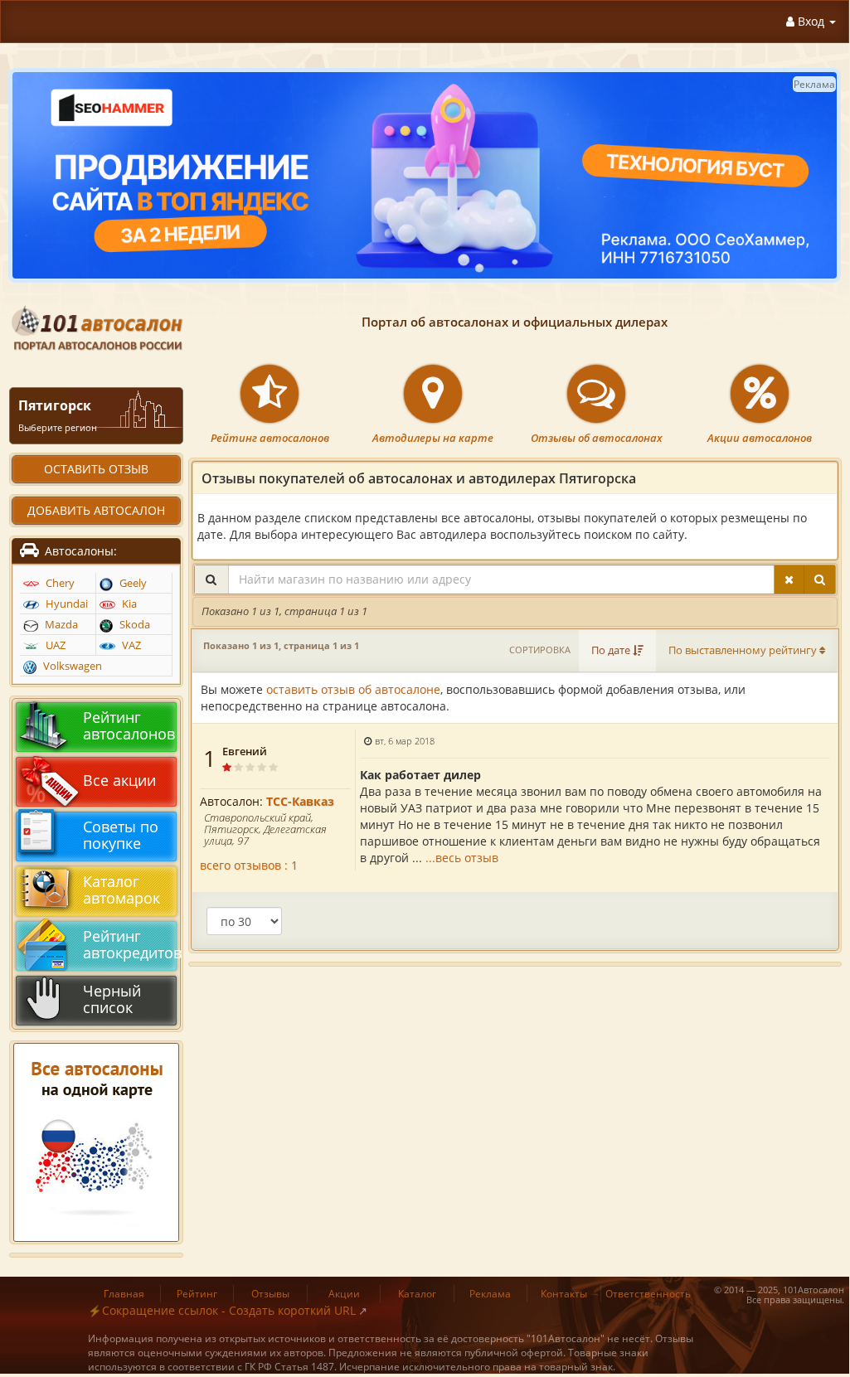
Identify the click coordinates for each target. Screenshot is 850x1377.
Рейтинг (197, 1294)
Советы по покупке (120, 835)
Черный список (112, 999)
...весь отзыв (461, 857)
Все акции (119, 780)
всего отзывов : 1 (249, 865)
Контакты (564, 1294)
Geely (132, 583)
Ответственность (648, 1294)
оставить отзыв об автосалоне (353, 689)
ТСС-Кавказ (300, 801)
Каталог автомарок (121, 889)
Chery (59, 583)
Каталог (417, 1294)
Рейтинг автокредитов (127, 944)
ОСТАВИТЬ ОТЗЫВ (96, 469)
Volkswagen (71, 666)
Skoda (133, 625)
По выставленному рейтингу (743, 650)
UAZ (54, 645)
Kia (128, 604)
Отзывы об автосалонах (597, 438)
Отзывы (270, 1294)
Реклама (490, 1294)
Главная (124, 1294)
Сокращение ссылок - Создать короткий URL (229, 1310)
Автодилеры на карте (432, 438)
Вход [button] (811, 21)
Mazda (60, 625)
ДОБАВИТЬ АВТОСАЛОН (96, 510)
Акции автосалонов (759, 438)
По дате (612, 650)
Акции (344, 1294)
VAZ (130, 645)
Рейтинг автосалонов (270, 438)
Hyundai (65, 604)
